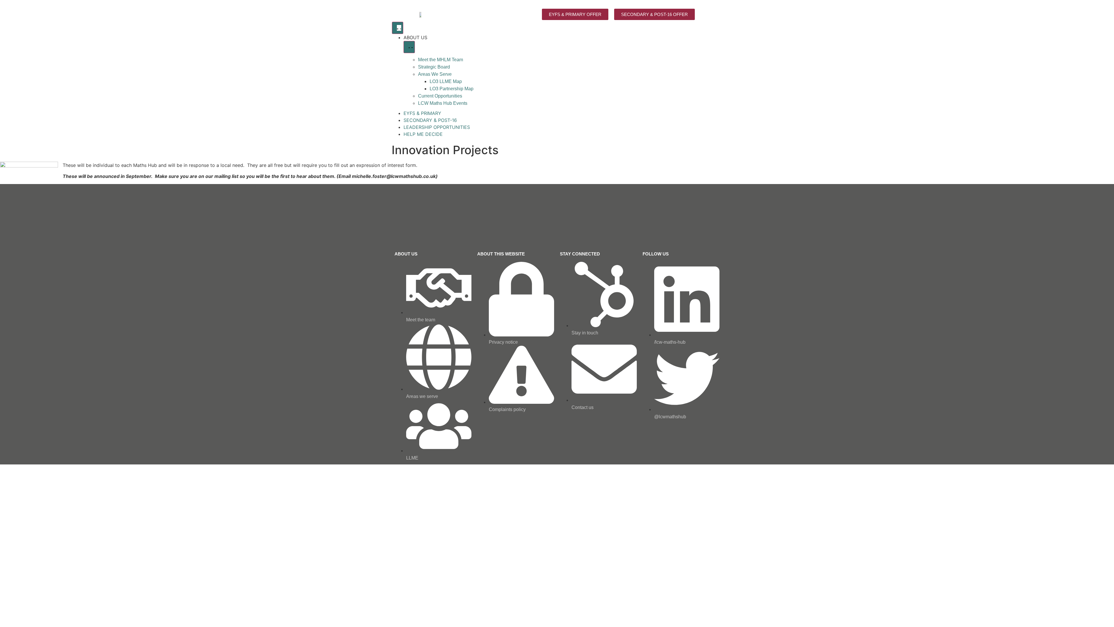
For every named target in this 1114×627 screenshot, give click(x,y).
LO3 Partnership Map (451, 88)
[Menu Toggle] (397, 28)
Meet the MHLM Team (440, 59)
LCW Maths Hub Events (442, 103)
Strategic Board (434, 66)
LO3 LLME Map (446, 81)
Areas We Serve (435, 74)
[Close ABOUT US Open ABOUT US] (409, 47)
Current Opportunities (440, 95)
